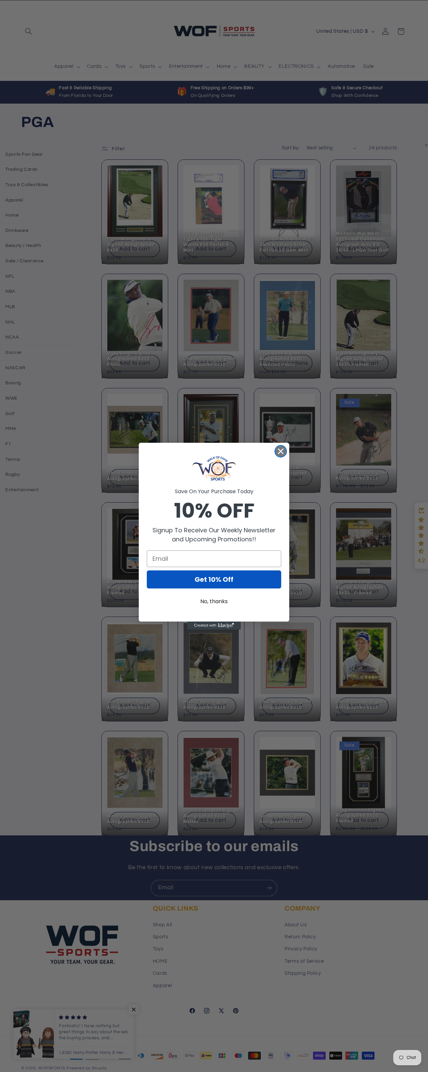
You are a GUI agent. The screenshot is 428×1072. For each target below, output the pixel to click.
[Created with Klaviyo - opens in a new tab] (214, 626)
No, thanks (214, 601)
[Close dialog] (281, 451)
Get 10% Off (214, 579)
